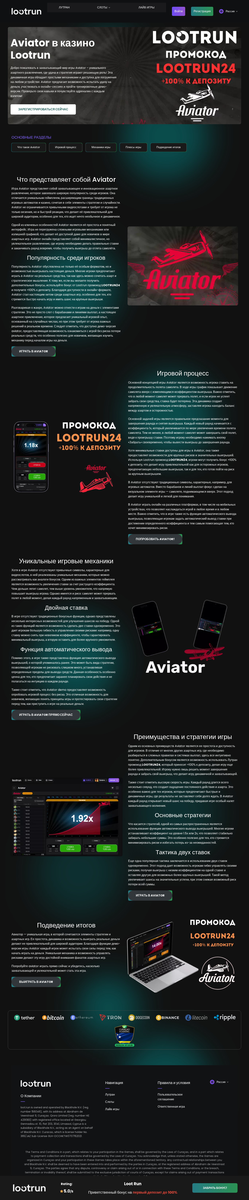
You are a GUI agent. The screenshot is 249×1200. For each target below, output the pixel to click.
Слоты (102, 7)
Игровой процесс (65, 147)
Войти (178, 11)
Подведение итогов (168, 147)
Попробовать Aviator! (155, 539)
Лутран (64, 7)
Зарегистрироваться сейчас (43, 109)
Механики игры (101, 147)
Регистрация (202, 11)
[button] (228, 11)
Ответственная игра (171, 1106)
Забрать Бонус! (215, 1188)
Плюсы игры (133, 147)
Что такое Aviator (28, 147)
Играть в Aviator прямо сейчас (46, 715)
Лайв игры (146, 7)
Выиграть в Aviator (36, 982)
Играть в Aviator (33, 351)
